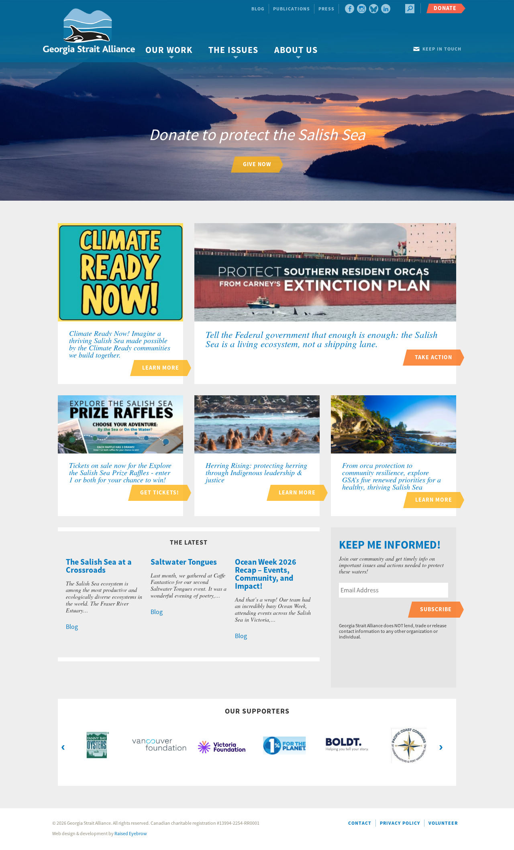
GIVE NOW (257, 164)
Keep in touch (441, 49)
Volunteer (443, 823)
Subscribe (436, 609)
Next (441, 747)
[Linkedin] (385, 8)
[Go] (409, 8)
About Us (296, 50)
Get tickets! (159, 492)
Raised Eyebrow (130, 834)
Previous (63, 747)
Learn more (160, 368)
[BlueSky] (373, 8)
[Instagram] (361, 8)
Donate (445, 8)
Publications (291, 9)
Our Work (168, 50)
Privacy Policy (400, 823)
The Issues (233, 50)
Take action (433, 357)
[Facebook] (349, 8)
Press (326, 9)
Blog (258, 9)
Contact (359, 823)
